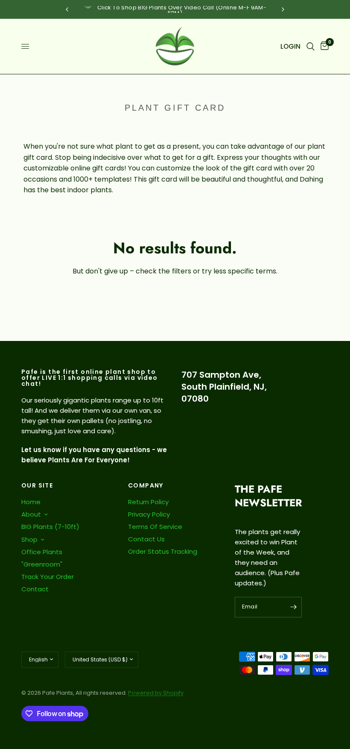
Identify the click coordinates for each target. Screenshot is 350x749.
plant (124, 146)
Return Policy (148, 501)
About (31, 514)
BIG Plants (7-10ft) (50, 526)
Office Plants (41, 551)
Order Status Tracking (162, 551)
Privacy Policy (149, 514)
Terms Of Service (155, 526)
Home (31, 501)
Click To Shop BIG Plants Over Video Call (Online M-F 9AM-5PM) (181, 10)
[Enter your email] (293, 607)
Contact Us (146, 539)
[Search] (310, 46)
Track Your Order (47, 576)
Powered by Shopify (156, 693)
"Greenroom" (41, 564)
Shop (29, 539)
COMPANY (145, 485)
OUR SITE (37, 485)
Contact (35, 589)
